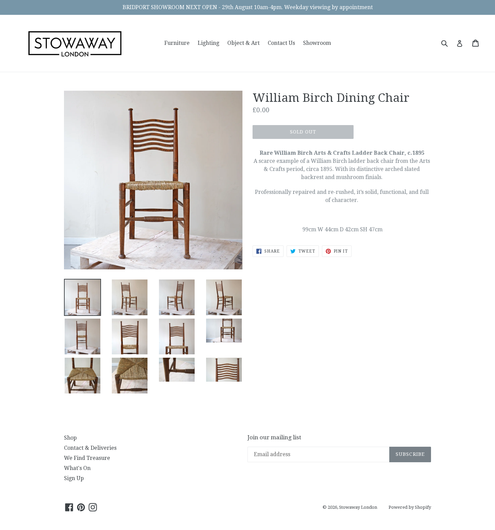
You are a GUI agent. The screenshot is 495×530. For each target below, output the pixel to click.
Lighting (208, 43)
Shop (70, 438)
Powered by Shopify (410, 507)
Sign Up (74, 478)
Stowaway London (358, 507)
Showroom (317, 43)
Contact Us (281, 43)
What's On (77, 468)
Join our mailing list (274, 437)
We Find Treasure (87, 458)
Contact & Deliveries (90, 448)
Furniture (177, 43)
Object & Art (243, 43)
